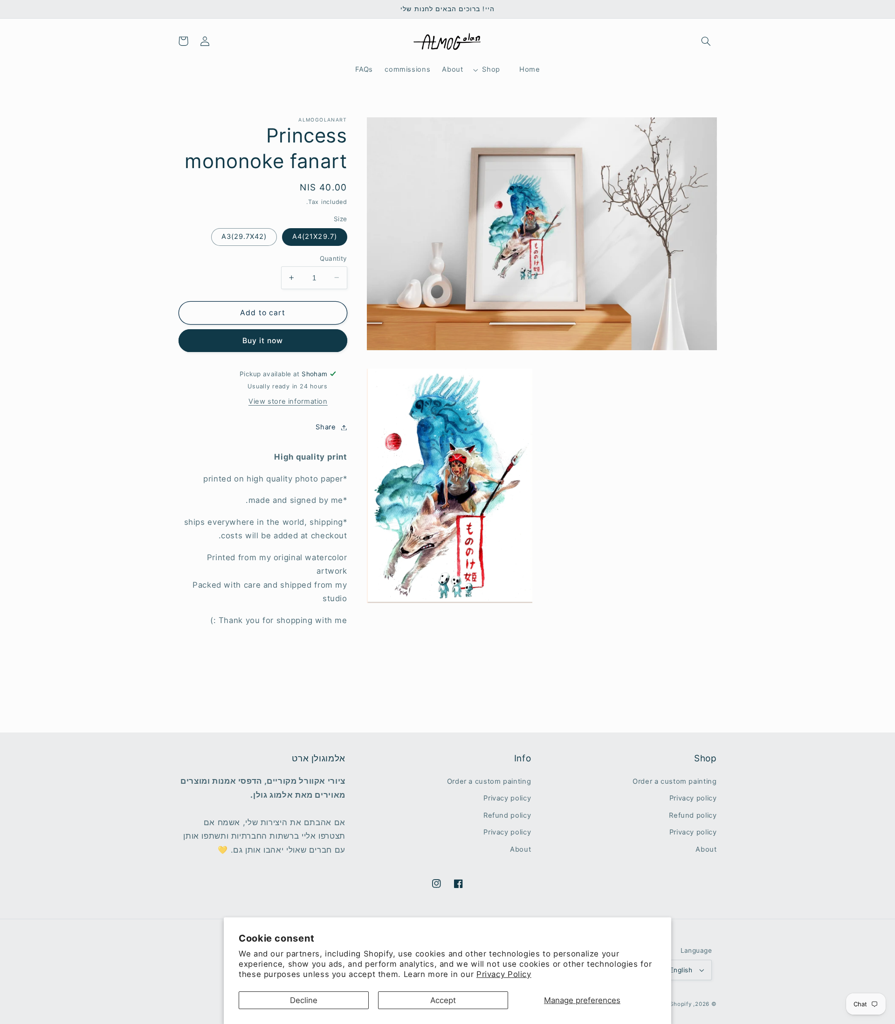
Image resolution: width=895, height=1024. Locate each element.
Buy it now (262, 340)
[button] (705, 41)
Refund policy (692, 815)
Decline (303, 1000)
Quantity (333, 258)
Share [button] (326, 427)
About (705, 849)
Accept (443, 1000)
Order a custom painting (675, 781)
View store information (288, 401)
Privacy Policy (503, 974)
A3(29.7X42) (244, 236)
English (681, 970)
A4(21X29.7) (314, 236)
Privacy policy (693, 798)
